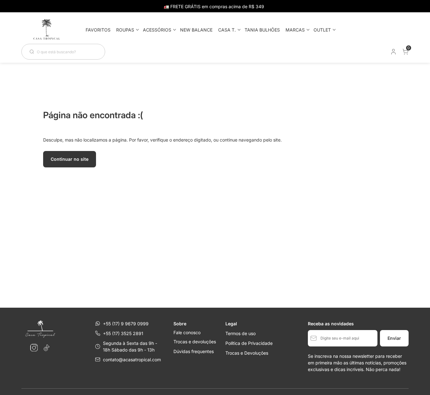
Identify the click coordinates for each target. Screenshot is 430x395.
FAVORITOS (98, 29)
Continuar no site (69, 159)
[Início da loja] (46, 29)
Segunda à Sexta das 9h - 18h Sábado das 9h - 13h (130, 346)
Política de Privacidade (249, 343)
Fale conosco (187, 332)
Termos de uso (240, 333)
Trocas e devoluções (194, 341)
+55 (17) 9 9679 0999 (126, 323)
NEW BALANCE (196, 29)
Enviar (394, 338)
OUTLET (322, 29)
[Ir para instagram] (34, 347)
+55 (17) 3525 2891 (123, 333)
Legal (231, 323)
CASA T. (227, 29)
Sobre (179, 323)
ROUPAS (125, 29)
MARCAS (295, 29)
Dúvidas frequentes (193, 351)
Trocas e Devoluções (246, 353)
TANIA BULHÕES (262, 29)
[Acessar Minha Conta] (393, 53)
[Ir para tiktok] (46, 347)
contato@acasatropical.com (132, 359)
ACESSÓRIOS (157, 29)
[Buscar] (33, 51)
